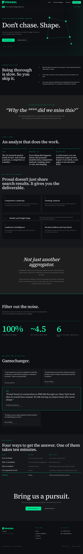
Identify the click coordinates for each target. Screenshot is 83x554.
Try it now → (77, 6)
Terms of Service (76, 546)
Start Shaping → (8, 40)
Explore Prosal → (50, 508)
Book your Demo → (33, 508)
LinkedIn (4, 531)
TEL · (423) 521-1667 (65, 531)
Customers (68, 2)
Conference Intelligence (58, 2)
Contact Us (38, 538)
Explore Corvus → (22, 40)
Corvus (49, 2)
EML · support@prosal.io (66, 533)
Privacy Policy (66, 546)
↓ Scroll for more (7, 46)
